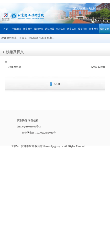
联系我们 (95, 8)
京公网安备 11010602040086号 (39, 132)
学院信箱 (33, 120)
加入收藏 (79, 8)
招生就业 (93, 29)
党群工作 (60, 29)
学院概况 (16, 29)
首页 (5, 29)
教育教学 (27, 29)
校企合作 (82, 29)
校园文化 (104, 29)
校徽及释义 (14, 66)
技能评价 (38, 29)
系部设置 (49, 29)
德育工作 (71, 29)
